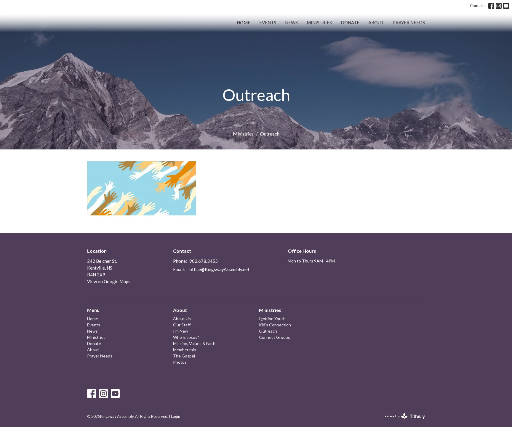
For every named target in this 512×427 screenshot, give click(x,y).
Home (243, 22)
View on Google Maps (108, 281)
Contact (477, 5)
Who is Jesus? (186, 337)
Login (175, 416)
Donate (350, 22)
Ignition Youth (272, 318)
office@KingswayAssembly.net (219, 269)
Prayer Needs (409, 22)
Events (267, 22)
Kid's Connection (275, 324)
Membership (184, 349)
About (376, 22)
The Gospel (184, 355)
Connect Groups (274, 337)
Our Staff (182, 324)
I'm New (180, 330)
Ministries (319, 22)
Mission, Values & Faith (194, 343)
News (291, 22)
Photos (180, 362)
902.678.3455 (203, 261)
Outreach (268, 330)
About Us (182, 318)
